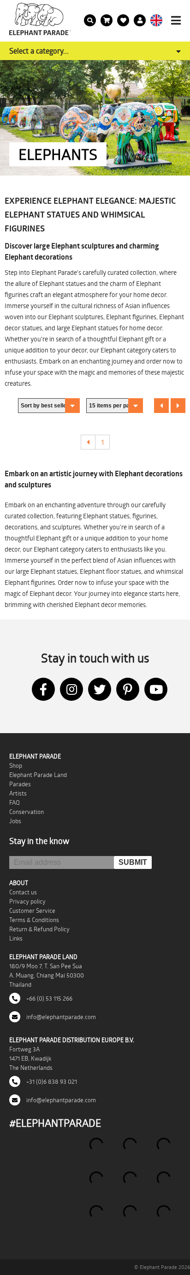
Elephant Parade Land (38, 775)
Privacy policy (27, 901)
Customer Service (32, 910)
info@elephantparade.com (60, 1017)
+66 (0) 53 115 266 (48, 998)
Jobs (15, 821)
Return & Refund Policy (39, 929)
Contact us (23, 892)
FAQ (14, 802)
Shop (15, 765)
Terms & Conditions (34, 920)
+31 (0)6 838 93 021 (51, 1081)
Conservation (26, 812)
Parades (20, 784)
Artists (18, 793)
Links (16, 938)
